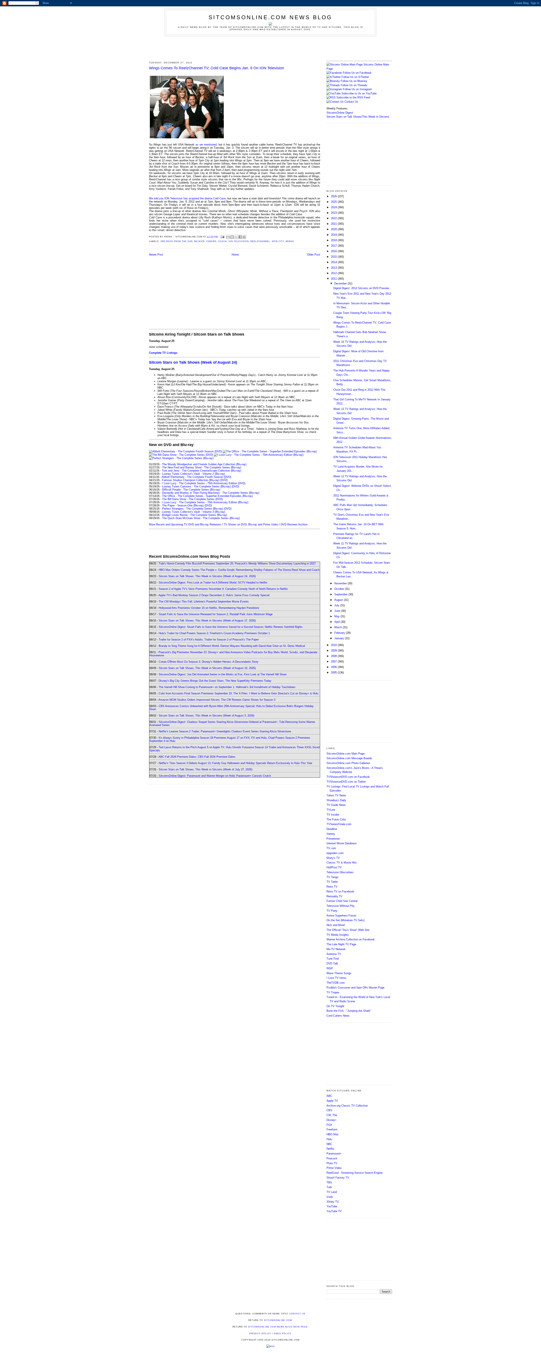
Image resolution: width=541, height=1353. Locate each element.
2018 (334, 240)
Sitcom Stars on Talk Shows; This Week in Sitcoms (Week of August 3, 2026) (206, 715)
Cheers (211, 241)
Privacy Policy (260, 1333)
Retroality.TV (334, 896)
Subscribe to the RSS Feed (353, 97)
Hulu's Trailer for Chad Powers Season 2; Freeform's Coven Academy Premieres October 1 (214, 633)
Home (235, 254)
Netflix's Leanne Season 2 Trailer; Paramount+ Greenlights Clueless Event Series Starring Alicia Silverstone (225, 731)
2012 (334, 273)
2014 (334, 262)
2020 (334, 229)
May (337, 616)
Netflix (330, 1148)
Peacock (332, 1158)
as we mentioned (206, 144)
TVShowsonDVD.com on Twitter (346, 781)
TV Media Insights (338, 934)
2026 (334, 196)
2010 (334, 645)
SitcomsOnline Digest (340, 112)
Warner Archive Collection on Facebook (351, 939)
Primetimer (333, 838)
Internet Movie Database (342, 843)
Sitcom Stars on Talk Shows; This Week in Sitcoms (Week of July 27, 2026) (205, 769)
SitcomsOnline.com (278, 1320)
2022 (334, 218)
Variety (331, 833)
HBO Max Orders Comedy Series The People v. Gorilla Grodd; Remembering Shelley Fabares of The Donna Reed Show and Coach (239, 569)
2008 (334, 656)
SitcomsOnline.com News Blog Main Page (278, 1327)
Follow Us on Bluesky (354, 81)
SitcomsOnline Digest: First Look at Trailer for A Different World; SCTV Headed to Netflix (213, 582)
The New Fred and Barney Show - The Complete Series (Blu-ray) (201, 467)
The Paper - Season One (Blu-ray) (183, 505)
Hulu (329, 1139)
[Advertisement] (270, 47)
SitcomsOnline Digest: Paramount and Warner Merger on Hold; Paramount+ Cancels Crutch (215, 775)
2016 (334, 251)
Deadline (332, 829)
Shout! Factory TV (338, 1177)
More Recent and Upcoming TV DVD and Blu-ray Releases (185, 524)
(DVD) (224, 480)
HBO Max (333, 1134)
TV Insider (333, 814)
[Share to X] (236, 237)
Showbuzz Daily (336, 800)
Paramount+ (334, 1153)
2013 (334, 267)
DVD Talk (332, 963)
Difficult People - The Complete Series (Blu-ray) (191, 489)
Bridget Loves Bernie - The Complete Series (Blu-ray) (194, 515)
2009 (334, 650)
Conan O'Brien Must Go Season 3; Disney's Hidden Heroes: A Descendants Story (208, 661)
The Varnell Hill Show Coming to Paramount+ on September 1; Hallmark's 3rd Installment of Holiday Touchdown (227, 687)
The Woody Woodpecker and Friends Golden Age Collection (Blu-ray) (204, 464)
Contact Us (351, 101)
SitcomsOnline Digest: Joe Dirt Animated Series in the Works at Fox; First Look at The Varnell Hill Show (222, 674)
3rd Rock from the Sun (176, 241)
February (340, 632)
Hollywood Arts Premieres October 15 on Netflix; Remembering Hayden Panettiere (209, 607)
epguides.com (335, 853)
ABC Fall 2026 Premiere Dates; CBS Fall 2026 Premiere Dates (196, 756)
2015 (334, 256)
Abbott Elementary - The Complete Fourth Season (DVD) (196, 477)
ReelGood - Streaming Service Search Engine (355, 1172)
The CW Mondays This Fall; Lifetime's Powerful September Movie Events (204, 601)
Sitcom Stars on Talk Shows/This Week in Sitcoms (358, 116)
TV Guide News (336, 804)
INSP (330, 968)
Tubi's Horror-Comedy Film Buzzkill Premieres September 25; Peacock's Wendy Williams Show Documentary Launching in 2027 (237, 563)
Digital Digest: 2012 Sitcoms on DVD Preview (361, 288)
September (341, 594)
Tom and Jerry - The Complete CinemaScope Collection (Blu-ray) (201, 470)
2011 (334, 278)
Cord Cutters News (338, 1015)
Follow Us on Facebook (357, 72)
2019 (334, 234)
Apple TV (332, 1100)
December (341, 283)
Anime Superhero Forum (341, 915)
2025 (334, 201)
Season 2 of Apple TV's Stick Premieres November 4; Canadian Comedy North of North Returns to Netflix (223, 588)
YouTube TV (334, 1211)
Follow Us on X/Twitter (355, 77)
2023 (334, 212)
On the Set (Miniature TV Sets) (346, 920)
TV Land (332, 1192)
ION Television (238, 241)
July (337, 605)
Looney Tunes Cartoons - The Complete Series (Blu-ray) (196, 486)
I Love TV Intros (336, 977)
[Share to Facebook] (240, 237)
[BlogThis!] (232, 237)
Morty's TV (333, 857)
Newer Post (156, 254)
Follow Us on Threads (354, 85)
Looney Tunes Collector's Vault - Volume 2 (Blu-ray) (193, 473)
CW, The (332, 1115)
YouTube (332, 1206)
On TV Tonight (335, 1006)
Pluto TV (332, 1163)
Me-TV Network (336, 949)
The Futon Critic (336, 819)
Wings (290, 241)
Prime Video (334, 1167)
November (341, 583)
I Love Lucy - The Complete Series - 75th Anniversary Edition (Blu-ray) (205, 502)
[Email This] (228, 237)
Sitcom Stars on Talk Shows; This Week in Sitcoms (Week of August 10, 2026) (207, 668)
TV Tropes (333, 992)
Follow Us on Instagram (357, 89)
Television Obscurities (340, 872)
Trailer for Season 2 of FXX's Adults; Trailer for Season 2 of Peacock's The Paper (209, 639)
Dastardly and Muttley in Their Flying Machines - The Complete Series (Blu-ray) (210, 492)
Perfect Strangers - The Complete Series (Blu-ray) (192, 508)
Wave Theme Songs (339, 973)
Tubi (329, 1187)
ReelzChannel (260, 241)
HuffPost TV (334, 867)
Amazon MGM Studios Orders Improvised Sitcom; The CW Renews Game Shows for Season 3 (216, 699)
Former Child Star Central (342, 901)
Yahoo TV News (336, 795)
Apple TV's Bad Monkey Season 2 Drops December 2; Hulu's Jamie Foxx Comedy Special (213, 595)
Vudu (330, 1196)
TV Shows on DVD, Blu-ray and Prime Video (251, 524)
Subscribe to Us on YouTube (359, 93)
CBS (329, 1110)
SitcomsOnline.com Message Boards (349, 758)
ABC (329, 1095)
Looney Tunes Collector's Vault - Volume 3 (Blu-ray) (193, 511)
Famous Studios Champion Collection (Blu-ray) (190, 480)
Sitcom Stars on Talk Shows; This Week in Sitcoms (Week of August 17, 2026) (207, 620)
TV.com (331, 848)
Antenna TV (334, 954)
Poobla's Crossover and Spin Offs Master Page (355, 987)
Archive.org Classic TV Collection (347, 1105)
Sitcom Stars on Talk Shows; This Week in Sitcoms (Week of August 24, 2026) (207, 576)
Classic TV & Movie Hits (342, 862)
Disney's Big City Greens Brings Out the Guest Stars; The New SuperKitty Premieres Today (215, 680)
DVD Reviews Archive (294, 524)
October (339, 588)
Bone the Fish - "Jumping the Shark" (349, 1010)
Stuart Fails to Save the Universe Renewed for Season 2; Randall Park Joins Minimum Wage (216, 614)
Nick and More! (336, 925)
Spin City (278, 241)
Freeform (332, 1129)
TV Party (332, 910)
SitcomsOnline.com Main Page (346, 753)
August (339, 599)
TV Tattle (332, 881)
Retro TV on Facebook (340, 891)
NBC (329, 1144)
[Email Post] (222, 236)
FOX (329, 1124)
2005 (334, 672)
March (338, 627)
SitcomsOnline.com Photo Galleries (348, 763)
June (337, 610)
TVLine (331, 809)
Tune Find (333, 958)
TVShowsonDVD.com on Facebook (348, 776)
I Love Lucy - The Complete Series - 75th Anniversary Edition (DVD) (203, 483)
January (339, 638)
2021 (334, 223)
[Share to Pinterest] (244, 237)
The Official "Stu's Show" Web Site (348, 929)
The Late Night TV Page (341, 944)
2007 (334, 661)
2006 (334, 667)
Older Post (313, 254)
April (337, 621)
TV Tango (332, 877)
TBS (329, 1182)
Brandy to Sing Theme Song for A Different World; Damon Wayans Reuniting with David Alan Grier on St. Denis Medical (232, 645)
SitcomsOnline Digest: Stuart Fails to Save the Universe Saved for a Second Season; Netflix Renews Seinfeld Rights (231, 626)
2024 (334, 207)
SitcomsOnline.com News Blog (270, 17)
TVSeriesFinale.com (339, 824)
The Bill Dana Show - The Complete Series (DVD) (192, 499)
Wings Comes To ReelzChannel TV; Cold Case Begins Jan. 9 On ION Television (216, 68)
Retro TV (332, 886)
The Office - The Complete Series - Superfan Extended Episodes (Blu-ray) (207, 496)
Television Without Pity (341, 905)
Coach (222, 241)
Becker (199, 241)
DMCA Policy (282, 1333)
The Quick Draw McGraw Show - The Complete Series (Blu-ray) (201, 518)
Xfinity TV (333, 1201)
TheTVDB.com (336, 982)
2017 (334, 245)
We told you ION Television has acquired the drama (187, 198)
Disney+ (332, 1120)
